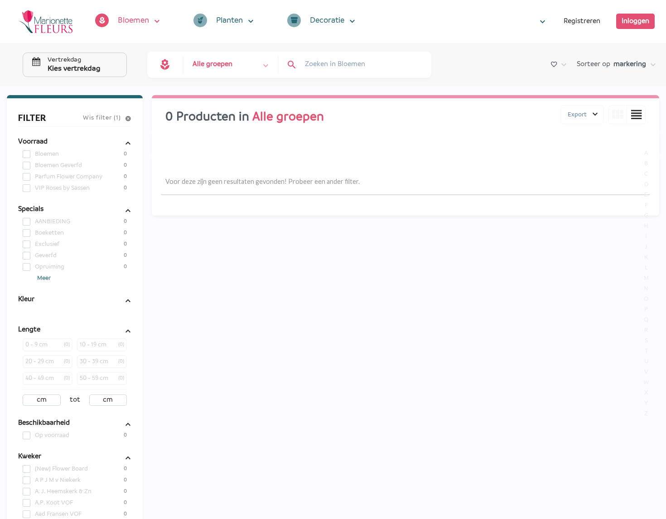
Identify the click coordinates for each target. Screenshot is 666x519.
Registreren (582, 21)
